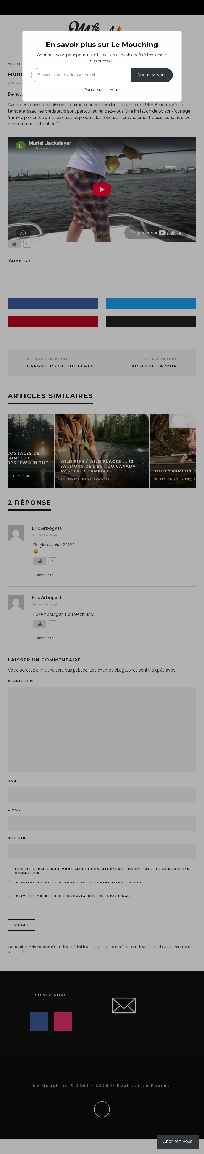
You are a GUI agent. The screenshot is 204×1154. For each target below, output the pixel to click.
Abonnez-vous (152, 74)
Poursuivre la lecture (102, 90)
